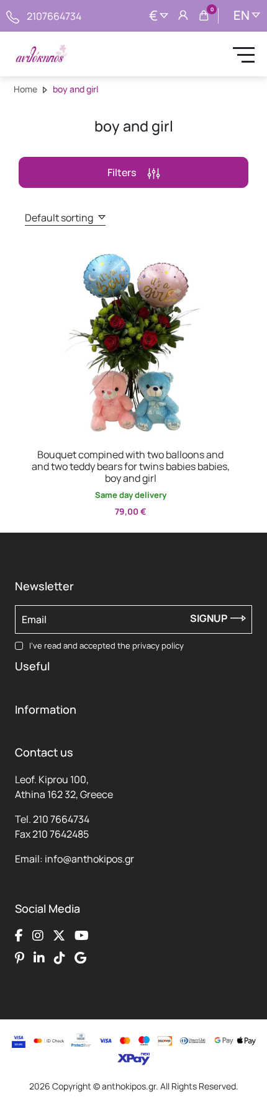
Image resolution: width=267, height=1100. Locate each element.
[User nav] (183, 16)
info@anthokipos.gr (89, 859)
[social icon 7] (59, 957)
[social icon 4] (82, 935)
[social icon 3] (59, 935)
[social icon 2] (37, 935)
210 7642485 (60, 834)
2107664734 (54, 16)
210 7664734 (61, 819)
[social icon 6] (39, 957)
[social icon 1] (19, 935)
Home (25, 89)
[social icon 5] (19, 957)
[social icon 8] (80, 957)
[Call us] (12, 15)
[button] (40, 257)
